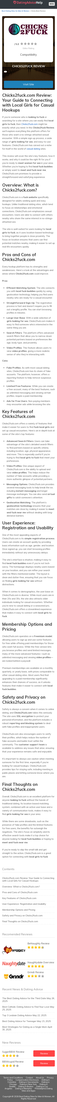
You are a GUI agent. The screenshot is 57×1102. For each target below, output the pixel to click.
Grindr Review (35, 972)
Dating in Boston (25, 1086)
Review (44, 1053)
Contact (29, 1077)
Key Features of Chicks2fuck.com (19, 898)
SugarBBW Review (13, 1051)
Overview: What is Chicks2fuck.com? (21, 886)
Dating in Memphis (23, 1088)
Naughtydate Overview (40, 962)
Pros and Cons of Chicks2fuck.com (20, 892)
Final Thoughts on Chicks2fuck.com (20, 921)
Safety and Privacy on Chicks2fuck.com (22, 915)
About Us (40, 1077)
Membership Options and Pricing (18, 909)
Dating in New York (28, 1084)
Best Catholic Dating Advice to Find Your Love (25, 1006)
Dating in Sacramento (29, 1082)
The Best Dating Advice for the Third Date (24, 998)
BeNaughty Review (38, 943)
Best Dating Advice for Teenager (19, 1021)
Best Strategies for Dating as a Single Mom (24, 1027)
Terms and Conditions (13, 1077)
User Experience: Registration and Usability (24, 904)
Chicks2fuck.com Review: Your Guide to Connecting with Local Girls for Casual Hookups (28, 879)
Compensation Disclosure (27, 1080)
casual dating (33, 148)
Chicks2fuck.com (29, 124)
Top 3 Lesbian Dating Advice (17, 1015)
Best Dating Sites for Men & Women (35, 1096)
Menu (52, 4)
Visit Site (28, 84)
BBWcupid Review (13, 1061)
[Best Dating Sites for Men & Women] (28, 4)
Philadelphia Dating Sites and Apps (37, 1089)
